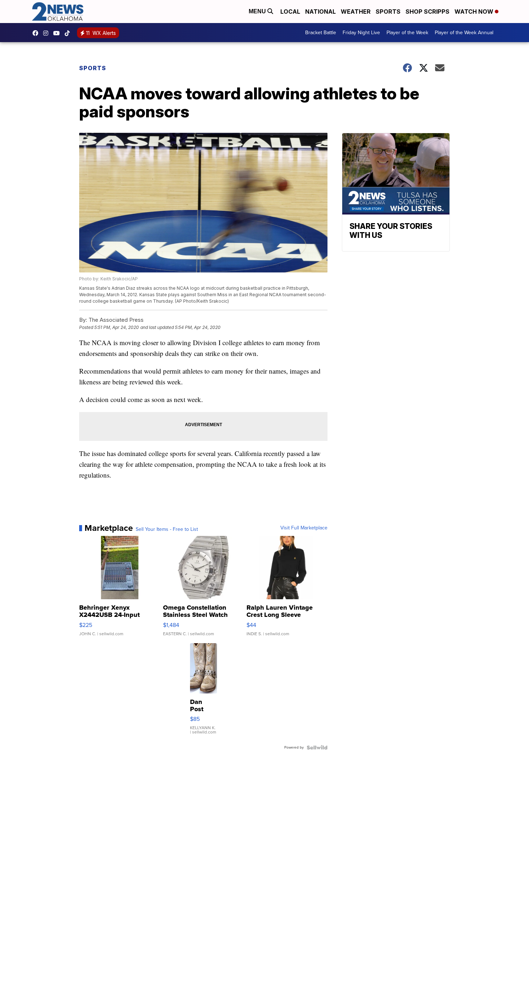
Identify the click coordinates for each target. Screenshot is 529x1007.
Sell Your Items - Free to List (167, 529)
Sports (388, 11)
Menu (258, 11)
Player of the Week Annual (464, 32)
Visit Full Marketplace (303, 527)
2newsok (47, 33)
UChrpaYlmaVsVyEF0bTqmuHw (58, 33)
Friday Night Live (361, 32)
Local (290, 11)
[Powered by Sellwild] (317, 747)
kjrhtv (37, 33)
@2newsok (69, 33)
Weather (356, 11)
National (320, 11)
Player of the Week (407, 32)
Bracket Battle (320, 32)
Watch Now (475, 11)
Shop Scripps (427, 11)
